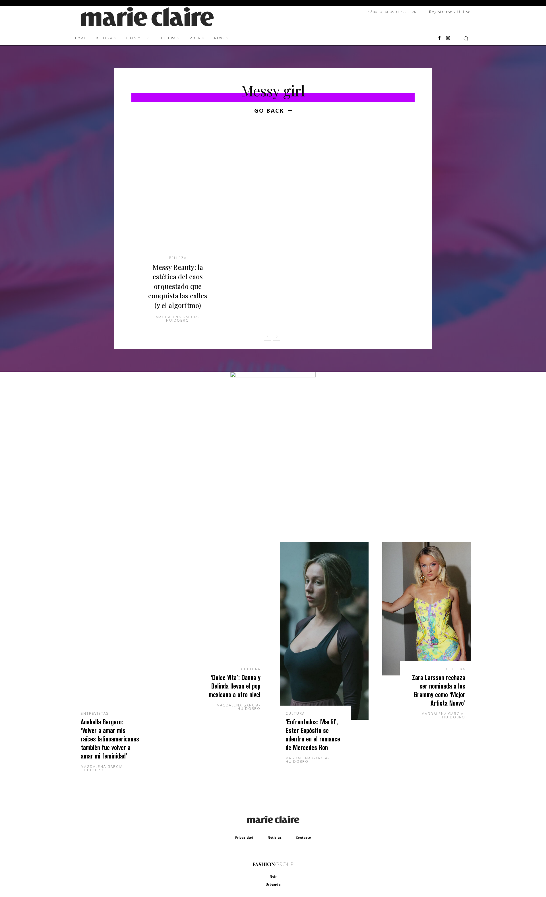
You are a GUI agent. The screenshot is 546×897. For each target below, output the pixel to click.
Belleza (178, 258)
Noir (273, 876)
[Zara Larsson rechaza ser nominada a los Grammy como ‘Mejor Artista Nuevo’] (426, 608)
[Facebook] (439, 38)
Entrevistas (95, 713)
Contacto (303, 837)
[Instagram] (448, 38)
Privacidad (244, 837)
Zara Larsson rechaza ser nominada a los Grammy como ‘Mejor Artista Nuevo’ (438, 690)
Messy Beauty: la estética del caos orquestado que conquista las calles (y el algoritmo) (177, 286)
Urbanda (273, 884)
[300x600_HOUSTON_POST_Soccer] (273, 375)
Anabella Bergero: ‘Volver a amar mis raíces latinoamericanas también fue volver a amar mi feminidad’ (110, 738)
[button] (466, 38)
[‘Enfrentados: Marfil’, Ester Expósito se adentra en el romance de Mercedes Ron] (324, 631)
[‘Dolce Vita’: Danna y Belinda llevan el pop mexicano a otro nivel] (221, 608)
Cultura (250, 669)
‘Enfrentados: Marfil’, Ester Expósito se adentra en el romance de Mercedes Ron (313, 734)
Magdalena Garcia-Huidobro (178, 319)
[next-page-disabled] (276, 336)
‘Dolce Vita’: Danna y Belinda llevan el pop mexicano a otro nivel (234, 686)
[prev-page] (267, 336)
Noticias (275, 837)
